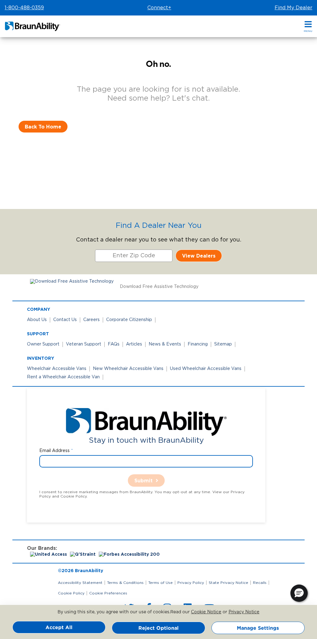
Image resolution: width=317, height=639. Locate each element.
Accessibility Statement (80, 583)
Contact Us (65, 320)
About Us (37, 320)
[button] (308, 26)
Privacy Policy (190, 583)
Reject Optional (158, 628)
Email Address (54, 451)
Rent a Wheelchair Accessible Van (63, 377)
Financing (198, 344)
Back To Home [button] (43, 126)
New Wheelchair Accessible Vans (128, 369)
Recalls (260, 583)
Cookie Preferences (108, 593)
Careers (91, 320)
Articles (134, 344)
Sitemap (223, 344)
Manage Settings (258, 628)
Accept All (59, 627)
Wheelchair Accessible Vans (56, 369)
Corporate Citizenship (129, 320)
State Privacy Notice (228, 583)
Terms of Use (160, 583)
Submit (143, 480)
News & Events (165, 344)
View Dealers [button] (198, 256)
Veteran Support (83, 344)
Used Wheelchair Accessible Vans (205, 369)
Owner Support (43, 344)
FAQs (113, 344)
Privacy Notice (243, 612)
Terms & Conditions (125, 583)
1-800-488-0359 (24, 7)
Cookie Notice (206, 612)
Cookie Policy (71, 593)
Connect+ (159, 7)
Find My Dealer (293, 7)
